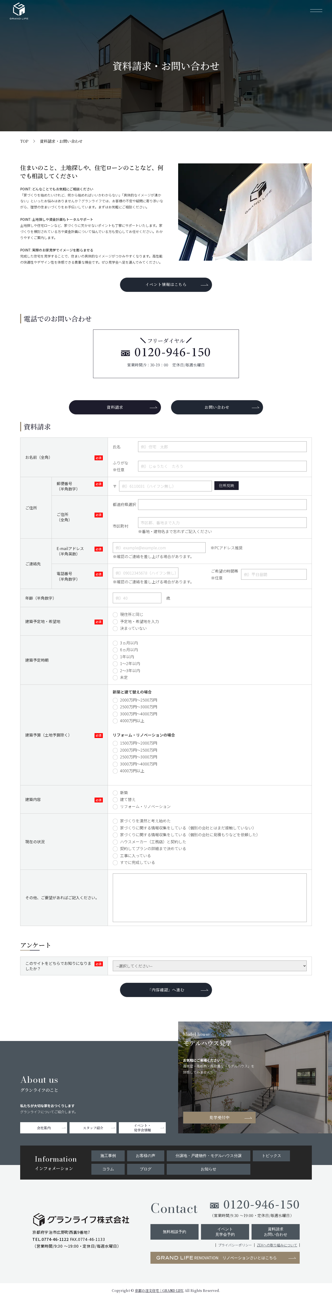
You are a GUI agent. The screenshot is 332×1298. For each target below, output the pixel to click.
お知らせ (208, 1169)
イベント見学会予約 (225, 1231)
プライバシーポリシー (235, 1245)
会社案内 (44, 1127)
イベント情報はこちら (166, 284)
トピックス (271, 1156)
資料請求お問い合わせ (275, 1231)
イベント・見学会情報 (142, 1127)
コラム (108, 1169)
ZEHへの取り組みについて (277, 1245)
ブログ (145, 1169)
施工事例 (108, 1156)
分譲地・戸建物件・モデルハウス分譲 (208, 1156)
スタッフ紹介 (93, 1127)
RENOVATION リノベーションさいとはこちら (235, 1258)
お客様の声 (145, 1156)
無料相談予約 (174, 1232)
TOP (24, 141)
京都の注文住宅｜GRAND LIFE (159, 1290)
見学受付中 (219, 1117)
